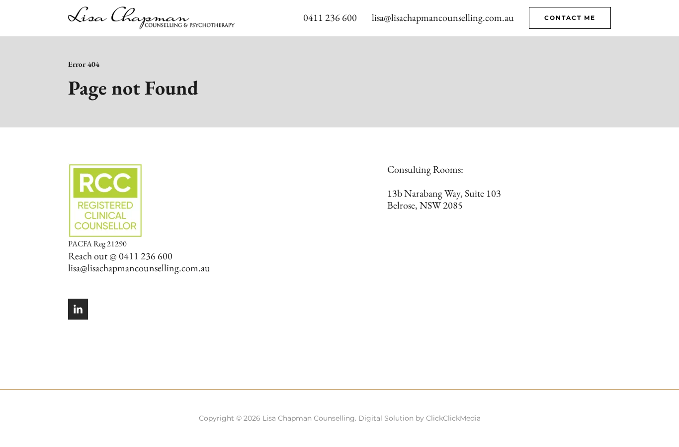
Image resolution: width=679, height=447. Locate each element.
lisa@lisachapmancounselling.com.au (443, 17)
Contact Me (569, 17)
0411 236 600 (330, 17)
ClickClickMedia (453, 418)
